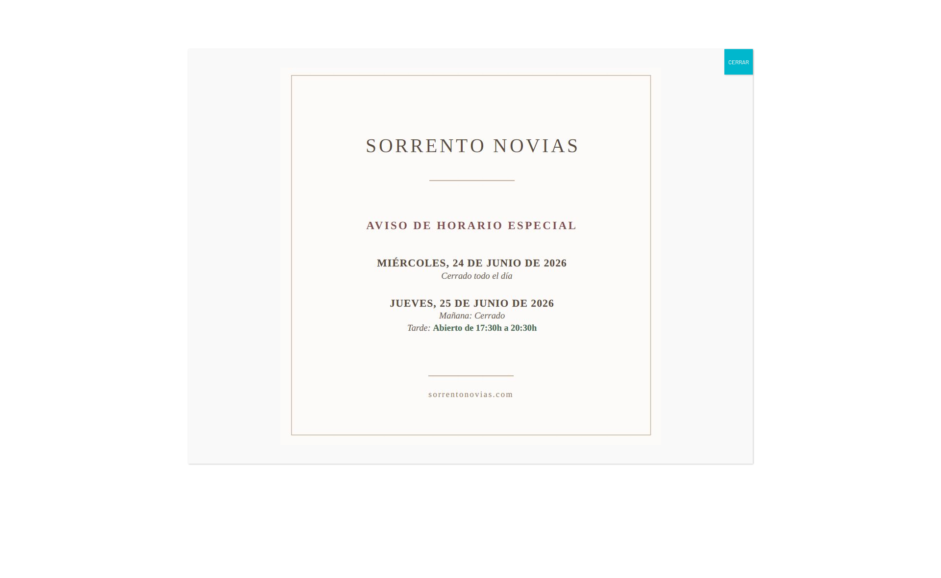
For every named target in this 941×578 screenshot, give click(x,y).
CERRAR (738, 61)
